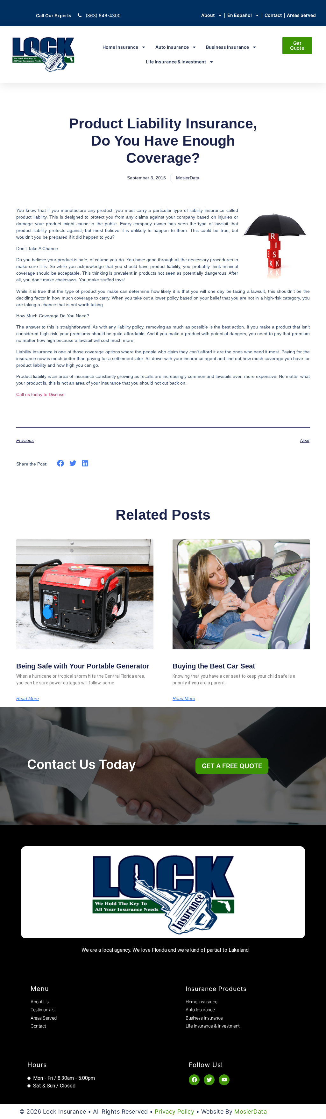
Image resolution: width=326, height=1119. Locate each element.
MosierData (250, 1111)
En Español (239, 15)
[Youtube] (224, 1079)
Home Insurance (120, 47)
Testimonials (42, 1009)
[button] (60, 463)
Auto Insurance (172, 47)
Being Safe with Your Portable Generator (82, 666)
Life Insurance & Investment (176, 61)
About (208, 15)
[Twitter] (209, 1079)
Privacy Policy (174, 1111)
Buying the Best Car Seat (214, 666)
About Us (39, 1001)
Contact (273, 15)
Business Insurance (227, 47)
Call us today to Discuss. (41, 394)
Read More (27, 698)
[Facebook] (194, 1079)
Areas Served (301, 15)
